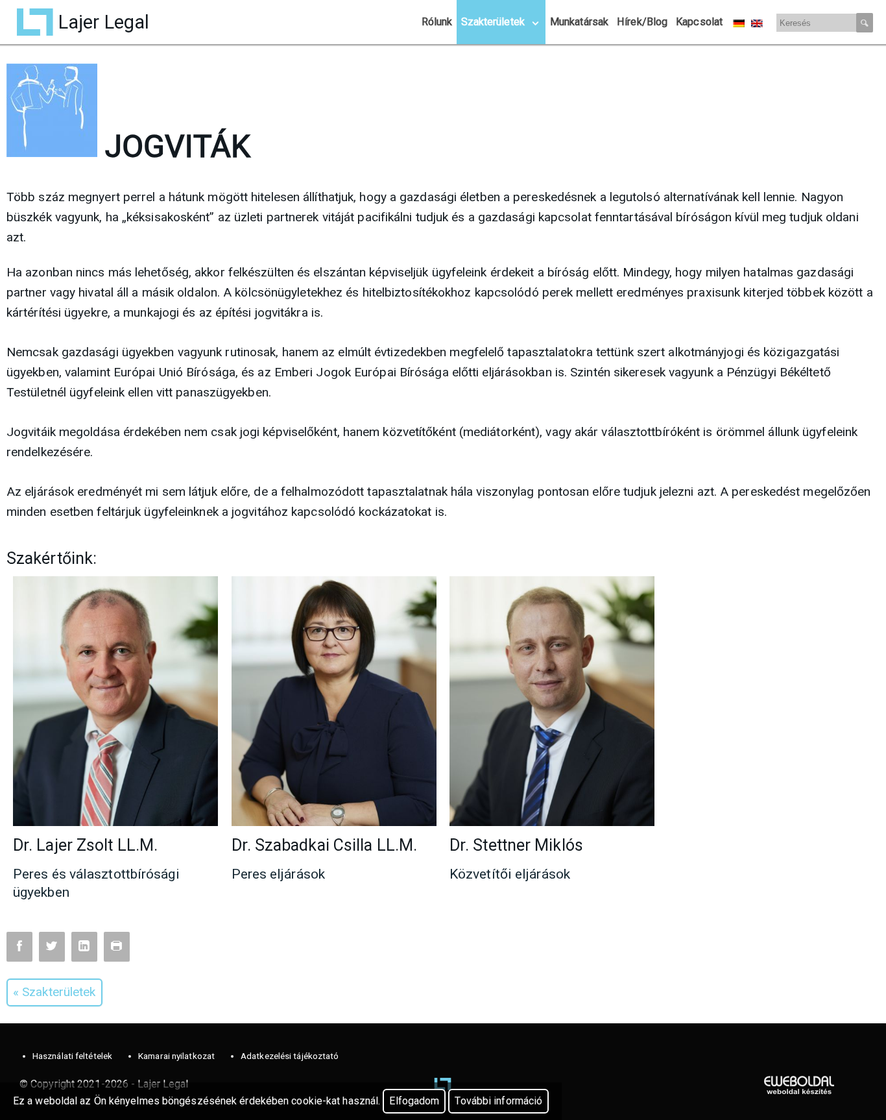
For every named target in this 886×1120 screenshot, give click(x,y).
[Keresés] (864, 22)
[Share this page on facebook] (19, 947)
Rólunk (437, 22)
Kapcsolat (699, 22)
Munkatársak (579, 22)
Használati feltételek (72, 1056)
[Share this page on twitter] (52, 947)
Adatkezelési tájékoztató (290, 1056)
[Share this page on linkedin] (84, 947)
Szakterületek (493, 22)
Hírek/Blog (642, 22)
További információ (498, 1101)
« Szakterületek (54, 991)
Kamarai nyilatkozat (176, 1056)
